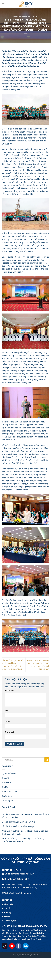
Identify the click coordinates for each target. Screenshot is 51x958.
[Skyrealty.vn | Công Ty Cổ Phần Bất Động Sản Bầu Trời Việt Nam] (25, 4)
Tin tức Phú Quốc (9, 791)
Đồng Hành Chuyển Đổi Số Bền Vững (18, 822)
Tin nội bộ (26, 16)
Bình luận (9, 691)
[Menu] (3, 4)
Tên (6, 711)
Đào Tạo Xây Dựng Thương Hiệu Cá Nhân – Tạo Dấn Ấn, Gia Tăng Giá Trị (23, 840)
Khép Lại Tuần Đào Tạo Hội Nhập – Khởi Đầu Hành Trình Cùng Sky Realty (25, 832)
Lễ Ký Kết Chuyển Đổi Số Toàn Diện (18, 826)
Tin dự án (17, 16)
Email (7, 721)
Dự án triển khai (9, 773)
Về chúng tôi (7, 800)
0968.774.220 (22, 879)
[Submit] (46, 759)
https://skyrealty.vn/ (22, 893)
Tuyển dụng (7, 796)
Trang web (9, 732)
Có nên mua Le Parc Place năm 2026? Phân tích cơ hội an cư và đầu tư (25, 816)
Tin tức (34, 16)
